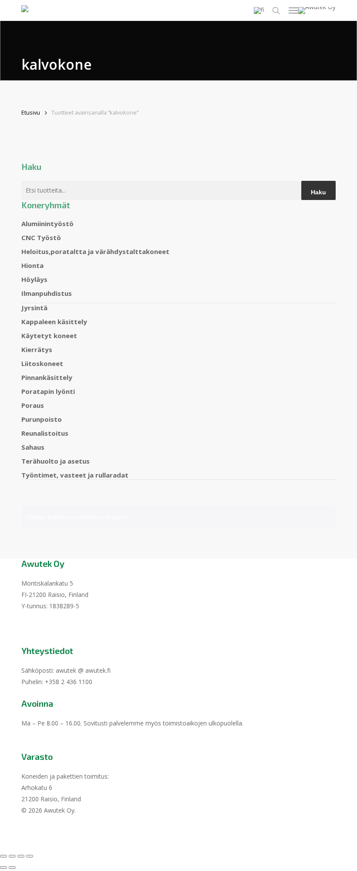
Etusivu (30, 112)
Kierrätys (36, 349)
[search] (276, 10)
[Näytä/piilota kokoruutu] (12, 856)
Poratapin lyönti (48, 391)
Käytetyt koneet (49, 335)
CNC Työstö (41, 237)
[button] (293, 10)
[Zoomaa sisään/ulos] (3, 856)
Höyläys (34, 279)
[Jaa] (20, 856)
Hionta (32, 265)
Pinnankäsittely (46, 377)
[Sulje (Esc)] (29, 856)
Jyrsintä (34, 307)
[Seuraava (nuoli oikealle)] (12, 867)
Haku (318, 192)
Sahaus (32, 447)
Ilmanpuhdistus (46, 293)
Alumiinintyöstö (47, 223)
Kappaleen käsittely (54, 321)
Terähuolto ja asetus (55, 461)
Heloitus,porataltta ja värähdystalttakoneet (95, 251)
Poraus (32, 405)
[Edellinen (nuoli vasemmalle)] (3, 867)
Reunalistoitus (44, 433)
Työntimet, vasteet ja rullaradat (74, 475)
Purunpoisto (41, 419)
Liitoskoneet (42, 363)
